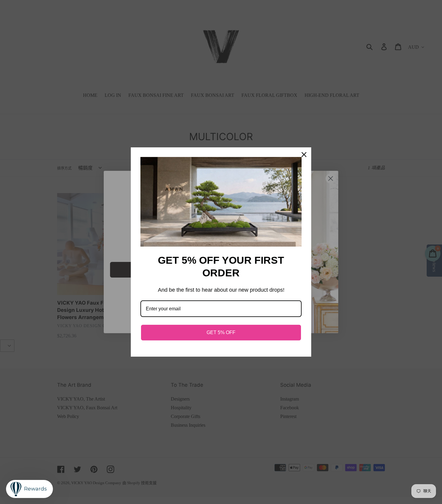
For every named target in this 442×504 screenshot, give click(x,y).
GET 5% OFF (221, 332)
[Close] (304, 154)
